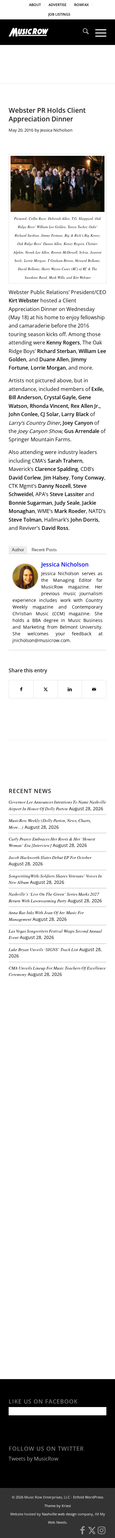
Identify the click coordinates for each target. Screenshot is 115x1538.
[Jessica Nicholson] (25, 587)
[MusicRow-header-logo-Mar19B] (48, 32)
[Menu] (97, 32)
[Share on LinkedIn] (70, 689)
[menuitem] (35, 4)
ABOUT (35, 4)
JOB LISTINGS (59, 14)
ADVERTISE (57, 4)
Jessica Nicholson (56, 130)
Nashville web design (59, 1514)
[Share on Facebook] (21, 689)
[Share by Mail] (94, 689)
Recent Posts (44, 549)
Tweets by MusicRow (33, 1458)
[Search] (82, 32)
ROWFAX (81, 4)
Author (18, 549)
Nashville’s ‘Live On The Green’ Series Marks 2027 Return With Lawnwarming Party (54, 897)
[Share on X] (45, 689)
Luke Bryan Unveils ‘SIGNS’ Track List (43, 949)
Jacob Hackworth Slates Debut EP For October (50, 857)
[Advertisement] (56, 1026)
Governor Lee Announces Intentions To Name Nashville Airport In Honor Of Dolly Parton (57, 805)
